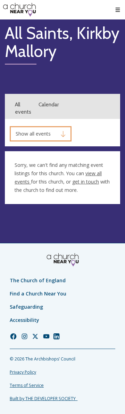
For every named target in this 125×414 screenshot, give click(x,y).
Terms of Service (27, 385)
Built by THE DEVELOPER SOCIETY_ (43, 398)
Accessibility (24, 320)
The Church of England (38, 280)
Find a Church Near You (38, 293)
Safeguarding (26, 306)
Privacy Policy (23, 372)
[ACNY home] (19, 9)
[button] (117, 9)
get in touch (85, 181)
